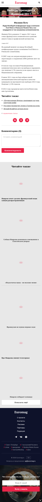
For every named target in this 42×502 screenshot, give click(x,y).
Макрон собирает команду (21, 397)
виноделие (15, 447)
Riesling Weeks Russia (30, 447)
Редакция (21, 431)
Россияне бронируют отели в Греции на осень (22, 106)
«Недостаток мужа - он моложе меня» (21, 282)
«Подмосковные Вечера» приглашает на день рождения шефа (21, 101)
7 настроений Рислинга (29, 445)
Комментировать (12, 150)
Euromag (21, 2)
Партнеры (21, 428)
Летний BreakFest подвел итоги (16, 109)
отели (6, 447)
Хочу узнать (21, 489)
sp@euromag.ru (30, 461)
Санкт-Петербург (11, 445)
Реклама (21, 424)
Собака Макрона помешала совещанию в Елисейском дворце (21, 240)
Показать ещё (21, 402)
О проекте (21, 418)
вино (28, 450)
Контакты (21, 421)
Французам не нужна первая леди (21, 327)
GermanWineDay (17, 450)
